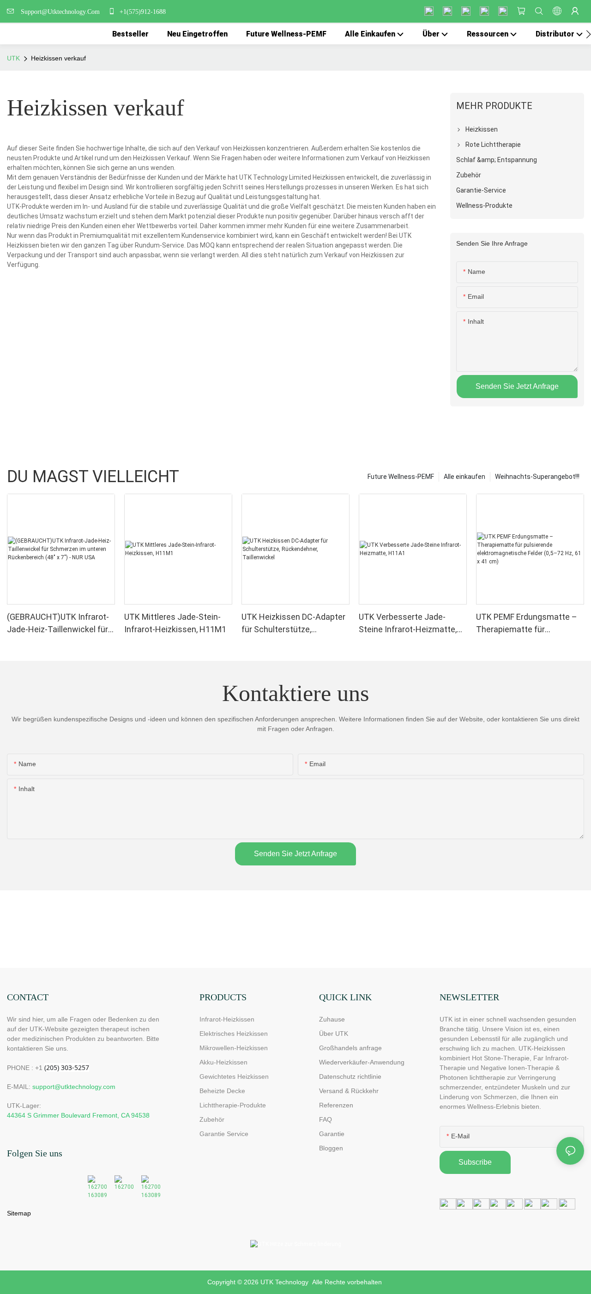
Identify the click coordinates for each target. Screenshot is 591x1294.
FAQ (325, 1119)
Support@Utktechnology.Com (62, 11)
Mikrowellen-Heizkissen (233, 1048)
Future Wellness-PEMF (401, 476)
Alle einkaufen (464, 476)
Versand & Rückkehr (349, 1090)
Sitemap (19, 1213)
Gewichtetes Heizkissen (234, 1076)
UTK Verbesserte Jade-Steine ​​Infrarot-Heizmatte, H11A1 (408, 623)
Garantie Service (225, 1133)
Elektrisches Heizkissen (233, 1033)
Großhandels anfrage (350, 1048)
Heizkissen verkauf (58, 58)
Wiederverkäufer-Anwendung (361, 1062)
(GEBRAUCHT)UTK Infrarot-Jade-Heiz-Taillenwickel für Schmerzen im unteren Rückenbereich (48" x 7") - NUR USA (58, 623)
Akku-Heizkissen (223, 1062)
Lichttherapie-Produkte (232, 1105)
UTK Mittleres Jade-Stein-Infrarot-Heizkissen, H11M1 (175, 623)
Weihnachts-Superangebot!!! (537, 476)
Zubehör (211, 1119)
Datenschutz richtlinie (350, 1076)
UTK (13, 58)
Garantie (331, 1133)
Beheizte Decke (222, 1090)
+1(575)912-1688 (142, 11)
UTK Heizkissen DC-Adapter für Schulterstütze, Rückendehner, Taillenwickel (293, 623)
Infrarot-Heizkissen (226, 1019)
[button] (588, 34)
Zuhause (332, 1019)
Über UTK (333, 1033)
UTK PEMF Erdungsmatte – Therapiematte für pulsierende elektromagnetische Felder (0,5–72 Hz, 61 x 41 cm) (526, 623)
